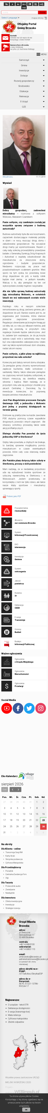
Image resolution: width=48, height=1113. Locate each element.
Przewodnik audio (13, 886)
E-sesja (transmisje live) (19, 1011)
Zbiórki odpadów (16, 1022)
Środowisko (24, 86)
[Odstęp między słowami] (41, 4)
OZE (24, 107)
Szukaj (42, 12)
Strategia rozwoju (12, 908)
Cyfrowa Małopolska (14, 863)
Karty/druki (10, 856)
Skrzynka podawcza (14, 859)
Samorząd (24, 60)
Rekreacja (24, 96)
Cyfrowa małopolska (18, 1018)
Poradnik (9, 871)
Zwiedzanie (10, 889)
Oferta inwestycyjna (13, 901)
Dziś (5, 789)
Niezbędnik (10, 893)
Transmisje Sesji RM (14, 852)
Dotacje (24, 75)
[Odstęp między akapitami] (30, 4)
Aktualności (8, 177)
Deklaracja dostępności (19, 1008)
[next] (18, 789)
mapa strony (38, 18)
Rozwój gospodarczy (24, 81)
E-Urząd (24, 101)
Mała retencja (14, 1015)
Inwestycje (24, 70)
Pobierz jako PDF (13, 496)
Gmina (24, 65)
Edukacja (24, 91)
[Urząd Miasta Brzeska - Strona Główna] (11, 924)
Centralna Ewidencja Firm (16, 874)
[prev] (13, 789)
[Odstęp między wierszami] (35, 4)
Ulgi (7, 878)
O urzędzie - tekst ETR (18, 1004)
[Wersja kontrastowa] (6, 4)
